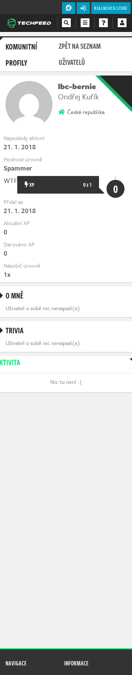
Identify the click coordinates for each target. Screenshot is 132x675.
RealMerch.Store (111, 8)
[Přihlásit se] (122, 23)
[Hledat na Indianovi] (66, 23)
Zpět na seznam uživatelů (80, 54)
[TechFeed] (29, 22)
